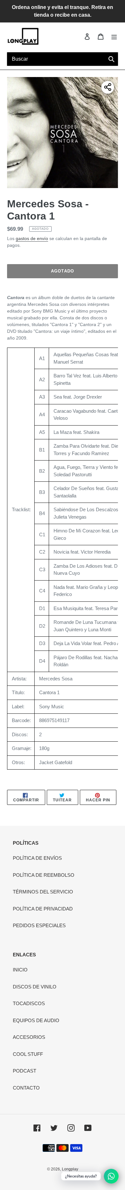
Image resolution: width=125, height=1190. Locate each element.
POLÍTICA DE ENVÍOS (37, 858)
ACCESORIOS (29, 1037)
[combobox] (62, 59)
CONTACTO (26, 1088)
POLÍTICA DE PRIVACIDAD (43, 908)
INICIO (20, 969)
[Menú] (114, 36)
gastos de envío (32, 238)
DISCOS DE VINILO (34, 986)
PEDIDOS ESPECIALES (39, 925)
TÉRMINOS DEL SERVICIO (43, 891)
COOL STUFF (28, 1054)
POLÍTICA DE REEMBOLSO (43, 875)
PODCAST (24, 1071)
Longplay (70, 1169)
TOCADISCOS (29, 1003)
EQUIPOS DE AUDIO (36, 1020)
